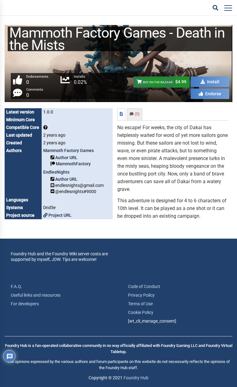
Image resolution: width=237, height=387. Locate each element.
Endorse (212, 93)
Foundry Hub (135, 377)
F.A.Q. (16, 286)
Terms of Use (140, 303)
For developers (25, 303)
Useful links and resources (35, 295)
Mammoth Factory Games (68, 150)
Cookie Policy (140, 312)
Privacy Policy (141, 295)
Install (212, 81)
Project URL (60, 215)
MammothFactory (73, 163)
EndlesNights (56, 172)
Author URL (66, 157)
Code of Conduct (144, 286)
